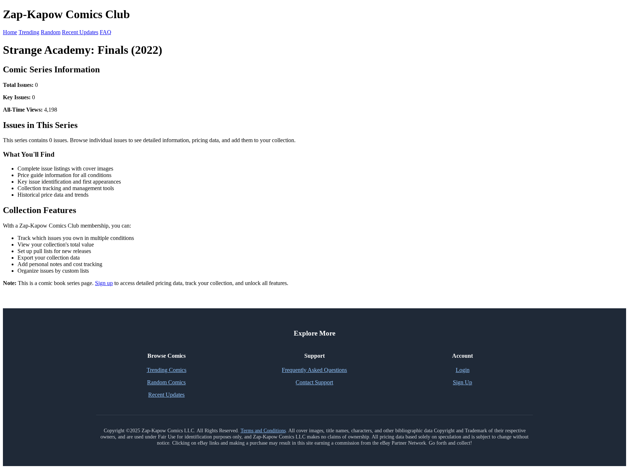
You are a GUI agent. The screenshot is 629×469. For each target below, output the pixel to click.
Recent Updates (80, 32)
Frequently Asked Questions (314, 370)
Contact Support (314, 382)
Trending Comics (166, 370)
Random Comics (166, 382)
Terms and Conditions (263, 430)
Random (50, 32)
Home (10, 32)
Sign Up (462, 382)
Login (463, 370)
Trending (29, 32)
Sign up (104, 283)
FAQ (105, 32)
